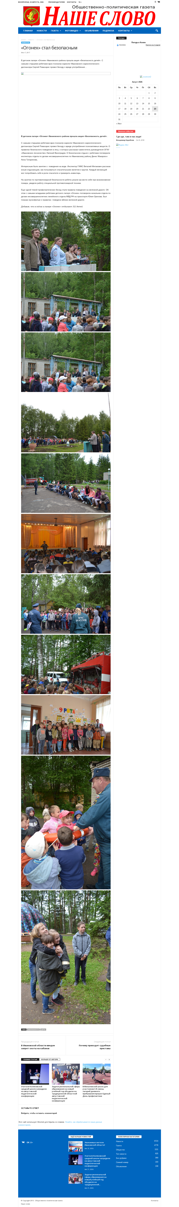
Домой (23, 40)
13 (137, 103)
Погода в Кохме (138, 42)
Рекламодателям (56, 2)
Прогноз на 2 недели (153, 45)
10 (119, 103)
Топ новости (121, 1154)
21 (143, 109)
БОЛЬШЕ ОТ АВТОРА (49, 1059)
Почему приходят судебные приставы (94, 1047)
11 (125, 103)
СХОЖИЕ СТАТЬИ (30, 1059)
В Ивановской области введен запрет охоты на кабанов (38, 1047)
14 (143, 103)
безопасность (33, 1029)
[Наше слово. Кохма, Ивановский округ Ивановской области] (89, 15)
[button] (157, 31)
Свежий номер (122, 1162)
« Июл (119, 124)
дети (43, 1029)
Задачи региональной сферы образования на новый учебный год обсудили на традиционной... (95, 1179)
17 (119, 109)
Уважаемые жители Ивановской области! (95, 1143)
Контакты (71, 2)
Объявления (91, 30)
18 (125, 109)
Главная (28, 30)
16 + (80, 2)
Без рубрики (121, 1158)
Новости (42, 30)
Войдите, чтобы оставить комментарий (39, 1113)
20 (137, 109)
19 (131, 109)
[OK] (155, 2)
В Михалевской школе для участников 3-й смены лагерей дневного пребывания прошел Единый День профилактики (96, 1091)
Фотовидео (71, 30)
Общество (120, 1150)
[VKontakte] (159, 2)
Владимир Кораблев (125, 140)
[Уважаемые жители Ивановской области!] (76, 1146)
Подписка (108, 30)
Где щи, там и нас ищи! (128, 136)
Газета (55, 30)
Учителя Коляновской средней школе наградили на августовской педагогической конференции (34, 1091)
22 (149, 109)
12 (131, 103)
